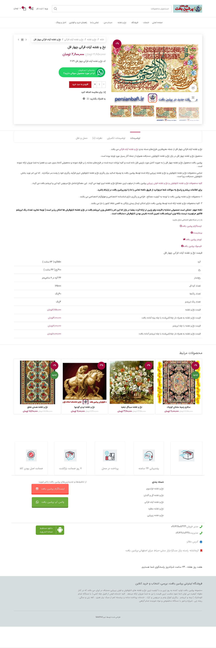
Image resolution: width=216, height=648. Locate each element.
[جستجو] (55, 8)
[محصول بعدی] (18, 40)
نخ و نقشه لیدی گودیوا (84, 407)
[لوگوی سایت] (187, 8)
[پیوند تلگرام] (84, 99)
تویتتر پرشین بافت (193, 239)
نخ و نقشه (91, 39)
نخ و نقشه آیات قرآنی (73, 39)
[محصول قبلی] (26, 40)
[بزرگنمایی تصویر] (193, 97)
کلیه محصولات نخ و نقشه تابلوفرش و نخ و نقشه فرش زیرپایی (174, 183)
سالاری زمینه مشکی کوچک (178, 407)
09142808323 (178, 526)
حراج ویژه (198, 508)
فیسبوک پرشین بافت (192, 246)
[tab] (135, 136)
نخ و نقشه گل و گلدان (154, 495)
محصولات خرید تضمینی (191, 515)
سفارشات (121, 495)
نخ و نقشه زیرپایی (155, 515)
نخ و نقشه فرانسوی (155, 488)
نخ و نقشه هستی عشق (37, 407)
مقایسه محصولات (117, 508)
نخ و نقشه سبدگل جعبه (131, 407)
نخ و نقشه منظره (156, 508)
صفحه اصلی (196, 488)
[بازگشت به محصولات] (22, 40)
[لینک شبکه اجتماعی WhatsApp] (88, 99)
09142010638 (183, 533)
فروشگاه (198, 502)
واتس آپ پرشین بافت (52, 502)
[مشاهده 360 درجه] (193, 88)
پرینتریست (197, 232)
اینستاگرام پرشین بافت (192, 226)
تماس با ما (120, 488)
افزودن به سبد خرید (80, 84)
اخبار (200, 495)
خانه (102, 39)
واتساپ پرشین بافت (116, 502)
